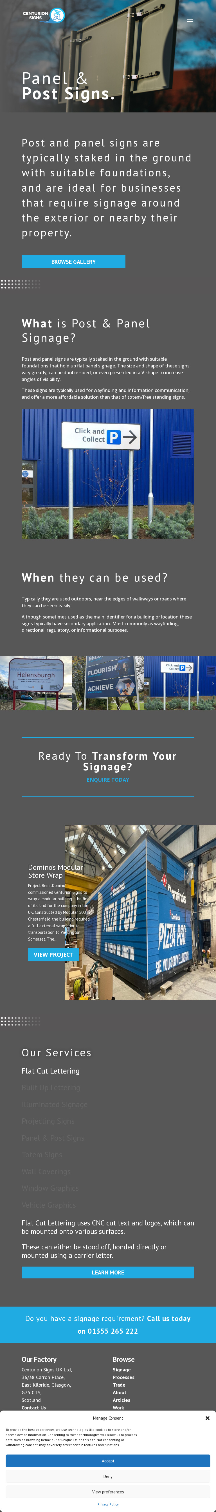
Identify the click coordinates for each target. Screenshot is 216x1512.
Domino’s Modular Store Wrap (55, 871)
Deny (108, 1476)
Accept (108, 1461)
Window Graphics (50, 1188)
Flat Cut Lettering (51, 1070)
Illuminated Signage (55, 1104)
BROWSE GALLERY (73, 261)
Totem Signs (42, 1154)
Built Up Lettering (51, 1087)
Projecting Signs (48, 1121)
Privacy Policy (108, 1504)
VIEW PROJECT (54, 954)
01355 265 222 (113, 1331)
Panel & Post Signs (53, 1137)
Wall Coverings (46, 1171)
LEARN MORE (108, 1272)
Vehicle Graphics (49, 1205)
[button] (207, 1418)
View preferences (108, 1492)
